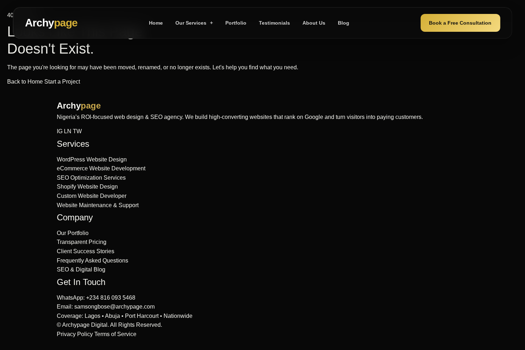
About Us (313, 23)
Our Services (194, 23)
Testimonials (274, 23)
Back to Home (25, 82)
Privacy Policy (75, 334)
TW (77, 131)
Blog (343, 23)
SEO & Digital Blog (81, 269)
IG (59, 131)
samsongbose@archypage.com (114, 307)
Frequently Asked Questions (92, 261)
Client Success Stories (85, 251)
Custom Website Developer (91, 196)
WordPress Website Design (92, 159)
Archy (51, 23)
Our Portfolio (73, 233)
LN (67, 131)
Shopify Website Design (87, 187)
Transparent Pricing (81, 242)
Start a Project (62, 82)
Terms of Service (115, 334)
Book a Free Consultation (460, 23)
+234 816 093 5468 (110, 298)
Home (156, 23)
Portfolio (235, 23)
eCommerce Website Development (101, 168)
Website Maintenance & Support (98, 205)
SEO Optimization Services (91, 178)
